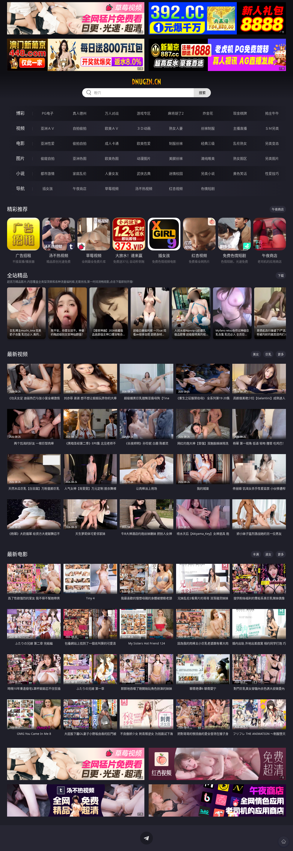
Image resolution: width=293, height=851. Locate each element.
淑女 (268, 554)
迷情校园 (176, 173)
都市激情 (47, 173)
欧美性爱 (144, 143)
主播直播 (240, 128)
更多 (281, 354)
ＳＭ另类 (272, 128)
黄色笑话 (240, 173)
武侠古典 (144, 173)
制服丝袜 (176, 143)
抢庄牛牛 (272, 113)
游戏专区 (144, 113)
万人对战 (112, 113)
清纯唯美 (208, 158)
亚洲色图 (79, 158)
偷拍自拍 (79, 143)
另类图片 (272, 158)
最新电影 (17, 554)
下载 (281, 275)
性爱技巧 (272, 173)
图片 (20, 158)
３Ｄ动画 (144, 128)
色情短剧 (208, 188)
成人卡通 (112, 143)
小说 (20, 173)
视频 (20, 128)
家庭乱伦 (79, 173)
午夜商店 (79, 188)
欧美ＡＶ (112, 128)
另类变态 (272, 143)
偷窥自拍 (47, 158)
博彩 (20, 113)
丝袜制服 (208, 128)
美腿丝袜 (176, 158)
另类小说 (208, 173)
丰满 (256, 554)
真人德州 (79, 113)
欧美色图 (112, 158)
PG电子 (47, 113)
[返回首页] (283, 841)
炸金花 (208, 113)
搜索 (202, 92)
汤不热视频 (143, 188)
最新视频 (17, 354)
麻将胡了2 (176, 113)
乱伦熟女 (240, 143)
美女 (256, 354)
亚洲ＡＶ (47, 128)
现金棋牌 (240, 113)
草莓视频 (112, 188)
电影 (20, 143)
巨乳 (268, 354)
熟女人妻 (176, 128)
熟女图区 (240, 158)
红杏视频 (176, 188)
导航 (20, 188)
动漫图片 (144, 158)
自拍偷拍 (79, 128)
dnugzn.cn (146, 81)
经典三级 (208, 143)
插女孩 (47, 188)
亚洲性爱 (47, 143)
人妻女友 (112, 173)
